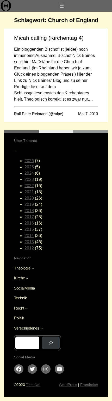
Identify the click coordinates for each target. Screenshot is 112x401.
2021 (29, 192)
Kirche (19, 278)
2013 (29, 242)
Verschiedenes (26, 328)
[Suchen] (51, 343)
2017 (29, 217)
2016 (29, 223)
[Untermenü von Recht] (26, 308)
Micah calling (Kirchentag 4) (49, 38)
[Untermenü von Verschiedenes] (41, 328)
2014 (29, 235)
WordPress (68, 385)
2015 (29, 229)
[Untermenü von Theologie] (33, 268)
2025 (29, 167)
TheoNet (33, 385)
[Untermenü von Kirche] (27, 278)
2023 (29, 179)
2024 (29, 173)
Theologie (22, 268)
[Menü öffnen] (62, 6)
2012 (29, 248)
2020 (29, 198)
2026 (29, 161)
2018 (29, 210)
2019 (29, 204)
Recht (19, 308)
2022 (29, 185)
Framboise (89, 385)
